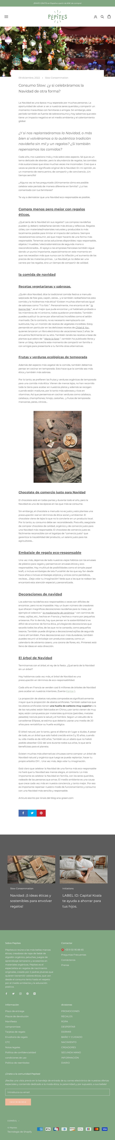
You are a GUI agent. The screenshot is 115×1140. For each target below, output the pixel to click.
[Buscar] (102, 16)
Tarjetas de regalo (15, 1031)
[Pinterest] (27, 993)
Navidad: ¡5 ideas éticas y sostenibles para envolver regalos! (31, 900)
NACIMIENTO (69, 1042)
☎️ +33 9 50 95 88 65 (72, 949)
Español (12, 1121)
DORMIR (66, 1031)
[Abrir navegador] (6, 16)
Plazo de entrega (14, 1011)
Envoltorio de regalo (16, 1037)
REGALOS (66, 1016)
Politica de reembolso (17, 1062)
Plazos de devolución (17, 1016)
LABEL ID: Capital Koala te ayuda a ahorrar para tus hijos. (82, 900)
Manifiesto (11, 1021)
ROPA (64, 1021)
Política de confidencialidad (20, 1052)
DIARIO (65, 1062)
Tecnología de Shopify (19, 1131)
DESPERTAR (68, 1026)
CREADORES (68, 1047)
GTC (7, 1042)
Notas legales (12, 1047)
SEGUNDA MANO (71, 1052)
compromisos (12, 1026)
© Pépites (12, 1127)
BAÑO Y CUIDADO (71, 1037)
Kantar (70, 691)
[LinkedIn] (34, 993)
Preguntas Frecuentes (73, 954)
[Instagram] (20, 993)
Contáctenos (68, 960)
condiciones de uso (15, 1057)
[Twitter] (13, 993)
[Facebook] (6, 993)
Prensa (65, 965)
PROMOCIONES (70, 1011)
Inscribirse (18, 1102)
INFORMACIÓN (70, 1057)
